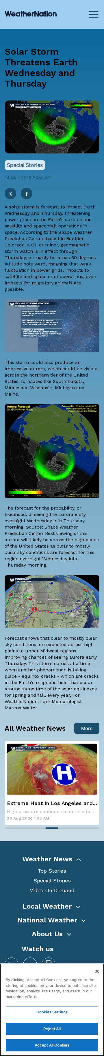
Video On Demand (52, 890)
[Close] (97, 971)
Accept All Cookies (52, 1045)
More (86, 728)
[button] (52, 859)
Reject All (51, 1028)
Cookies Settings (52, 1012)
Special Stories (52, 881)
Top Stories (52, 871)
